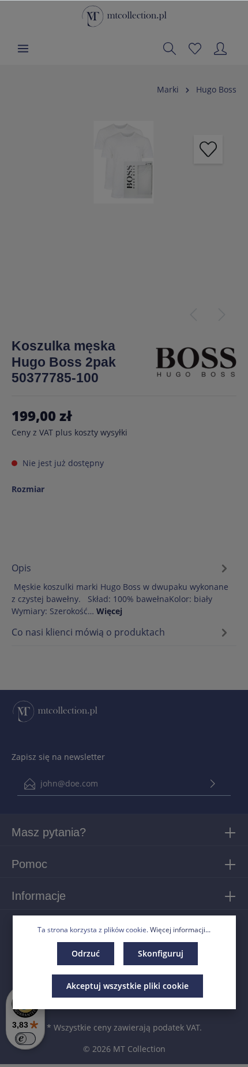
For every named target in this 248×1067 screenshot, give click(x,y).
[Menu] (23, 48)
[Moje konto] (220, 48)
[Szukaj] (169, 48)
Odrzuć (86, 953)
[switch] (25, 1038)
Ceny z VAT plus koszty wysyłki (69, 432)
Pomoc (29, 864)
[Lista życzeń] (194, 48)
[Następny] (222, 314)
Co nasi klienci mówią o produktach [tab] (88, 632)
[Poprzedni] (193, 314)
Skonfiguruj (160, 953)
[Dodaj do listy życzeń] (208, 149)
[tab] (121, 587)
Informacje (39, 895)
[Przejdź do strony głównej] (124, 16)
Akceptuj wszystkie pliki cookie (127, 985)
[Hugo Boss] (196, 361)
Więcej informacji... (180, 930)
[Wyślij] (213, 784)
